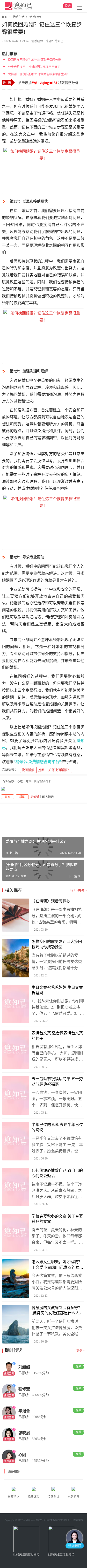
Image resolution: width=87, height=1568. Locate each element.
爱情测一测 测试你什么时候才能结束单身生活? (38, 74)
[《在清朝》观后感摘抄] (15, 915)
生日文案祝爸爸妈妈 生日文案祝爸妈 (57, 990)
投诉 (68, 6)
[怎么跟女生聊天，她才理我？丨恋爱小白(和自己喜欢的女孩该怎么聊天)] (15, 1278)
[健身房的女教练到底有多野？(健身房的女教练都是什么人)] (15, 1324)
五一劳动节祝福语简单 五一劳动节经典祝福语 (57, 1081)
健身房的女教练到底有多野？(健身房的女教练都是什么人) (57, 1310)
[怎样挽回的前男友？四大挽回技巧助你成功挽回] (15, 958)
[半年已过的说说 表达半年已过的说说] (15, 1141)
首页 (5, 17)
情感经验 (37, 41)
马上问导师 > (78, 890)
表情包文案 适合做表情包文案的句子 (57, 1035)
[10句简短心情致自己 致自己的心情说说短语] (15, 1187)
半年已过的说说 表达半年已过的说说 (57, 1127)
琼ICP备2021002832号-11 (59, 1520)
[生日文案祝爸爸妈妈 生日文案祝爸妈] (15, 1004)
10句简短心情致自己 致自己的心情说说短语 (57, 1173)
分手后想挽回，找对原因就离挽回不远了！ (35, 67)
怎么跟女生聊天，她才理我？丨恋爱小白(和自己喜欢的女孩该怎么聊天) (57, 1265)
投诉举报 (78, 1520)
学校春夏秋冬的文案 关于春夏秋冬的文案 (57, 1219)
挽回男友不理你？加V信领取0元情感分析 (34, 59)
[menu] (79, 8)
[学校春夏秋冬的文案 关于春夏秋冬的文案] (15, 1233)
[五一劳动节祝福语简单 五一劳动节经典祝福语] (15, 1095)
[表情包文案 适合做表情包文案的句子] (15, 1049)
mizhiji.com (29, 1520)
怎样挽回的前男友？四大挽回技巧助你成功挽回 (57, 944)
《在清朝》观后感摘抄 (51, 901)
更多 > (80, 1350)
